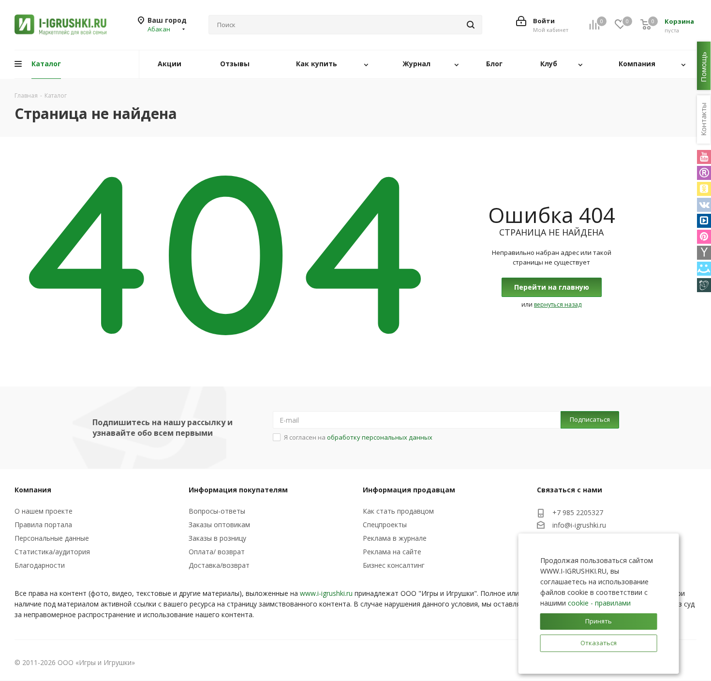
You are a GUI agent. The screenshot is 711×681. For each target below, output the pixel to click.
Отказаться (598, 642)
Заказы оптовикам (219, 524)
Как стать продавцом (398, 511)
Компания (33, 489)
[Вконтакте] (704, 205)
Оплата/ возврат (217, 551)
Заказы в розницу (217, 538)
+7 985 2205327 (577, 512)
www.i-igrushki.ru (326, 593)
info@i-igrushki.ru (579, 525)
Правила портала (43, 524)
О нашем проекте (44, 511)
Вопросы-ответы (217, 511)
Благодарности (40, 565)
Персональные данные (52, 538)
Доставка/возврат (219, 565)
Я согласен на (358, 437)
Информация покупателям (238, 489)
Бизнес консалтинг (394, 565)
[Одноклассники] (704, 189)
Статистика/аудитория (52, 551)
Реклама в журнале (395, 538)
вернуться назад (557, 304)
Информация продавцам (409, 489)
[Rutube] (704, 173)
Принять (598, 621)
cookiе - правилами (599, 602)
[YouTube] (704, 157)
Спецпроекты (385, 524)
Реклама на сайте (392, 551)
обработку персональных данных (379, 437)
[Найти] (470, 24)
